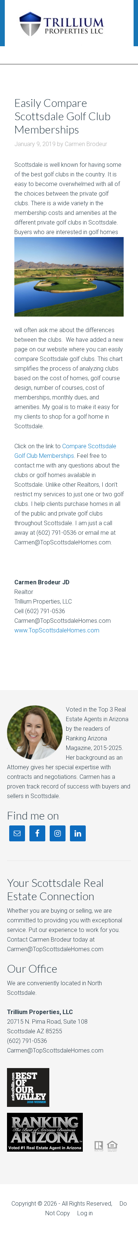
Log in (85, 1213)
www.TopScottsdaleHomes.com (56, 630)
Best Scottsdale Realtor (69, 23)
